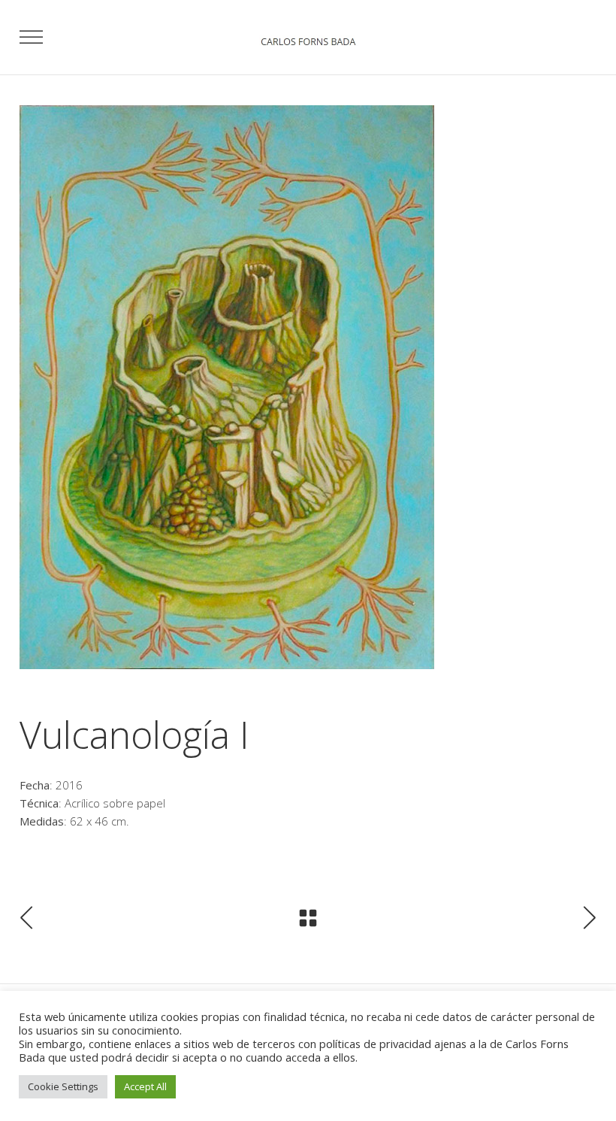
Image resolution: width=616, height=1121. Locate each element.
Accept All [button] (145, 1086)
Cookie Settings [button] (63, 1086)
